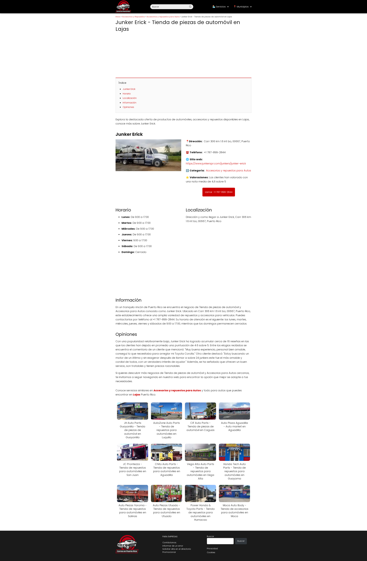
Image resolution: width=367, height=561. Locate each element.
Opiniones (128, 107)
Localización (130, 98)
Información (129, 102)
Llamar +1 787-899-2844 (218, 192)
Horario (127, 93)
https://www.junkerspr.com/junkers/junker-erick (216, 163)
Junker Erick (129, 89)
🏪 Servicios (219, 6)
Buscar (210, 536)
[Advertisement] (183, 54)
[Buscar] (190, 6)
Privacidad (212, 548)
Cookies (211, 552)
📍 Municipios (241, 6)
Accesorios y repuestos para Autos (228, 170)
